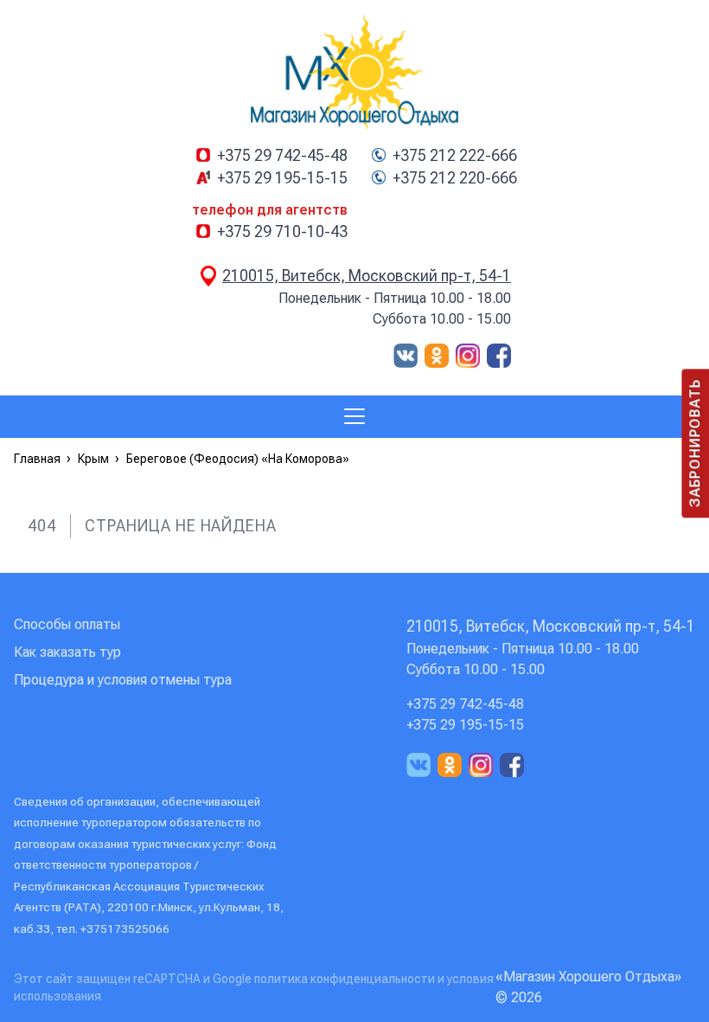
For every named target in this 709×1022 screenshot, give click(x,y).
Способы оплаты (67, 624)
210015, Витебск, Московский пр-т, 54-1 (366, 276)
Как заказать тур (67, 652)
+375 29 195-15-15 (282, 178)
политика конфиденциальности (346, 979)
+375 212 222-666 (455, 156)
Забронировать (695, 443)
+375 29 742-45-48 (282, 156)
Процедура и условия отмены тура (123, 680)
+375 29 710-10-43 (282, 232)
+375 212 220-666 (455, 178)
